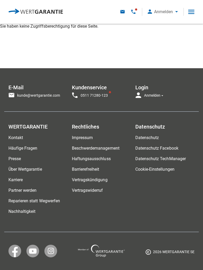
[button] (162, 11)
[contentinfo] (170, 253)
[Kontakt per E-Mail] (122, 11)
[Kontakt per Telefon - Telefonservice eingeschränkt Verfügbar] (133, 11)
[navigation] (101, 90)
